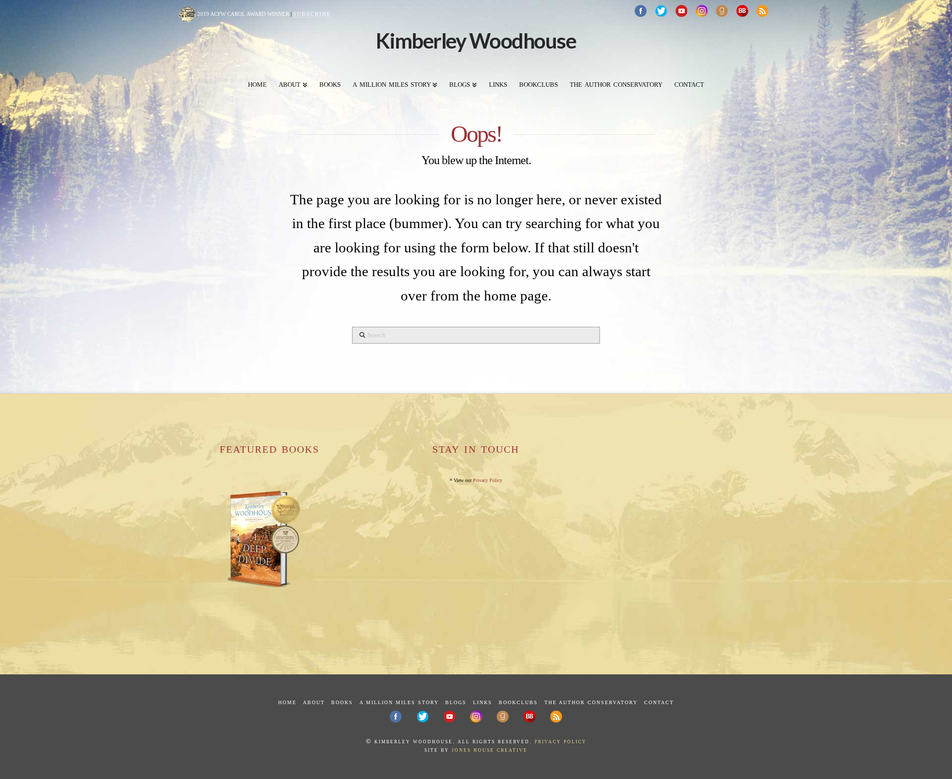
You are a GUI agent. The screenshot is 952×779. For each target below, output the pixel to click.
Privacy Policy (487, 480)
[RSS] (763, 11)
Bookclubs (518, 702)
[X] (661, 11)
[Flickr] (742, 11)
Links (482, 702)
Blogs (456, 702)
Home (287, 702)
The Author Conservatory (591, 702)
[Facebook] (641, 11)
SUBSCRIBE (312, 14)
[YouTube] (681, 11)
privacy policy (561, 741)
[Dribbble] (722, 11)
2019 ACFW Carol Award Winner (242, 14)
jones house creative (490, 749)
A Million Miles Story (399, 702)
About (314, 702)
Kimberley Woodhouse (476, 40)
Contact (659, 702)
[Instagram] (702, 11)
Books (342, 702)
